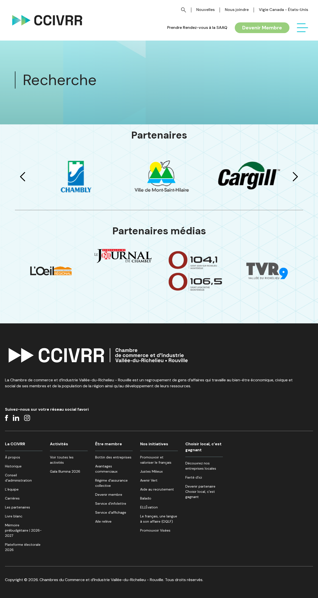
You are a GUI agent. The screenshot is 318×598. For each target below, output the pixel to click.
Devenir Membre (262, 27)
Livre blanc (13, 516)
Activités (59, 444)
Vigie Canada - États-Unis (283, 9)
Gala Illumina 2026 (65, 471)
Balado (145, 498)
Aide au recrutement (157, 489)
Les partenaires (17, 507)
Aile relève (103, 521)
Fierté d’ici (193, 477)
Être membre (108, 444)
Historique (13, 466)
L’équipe (12, 489)
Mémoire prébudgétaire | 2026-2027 (23, 530)
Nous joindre (237, 9)
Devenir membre (108, 494)
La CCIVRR (15, 444)
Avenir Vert (149, 480)
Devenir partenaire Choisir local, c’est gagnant (200, 491)
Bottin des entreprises (113, 457)
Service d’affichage (110, 512)
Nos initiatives (154, 444)
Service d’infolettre (110, 503)
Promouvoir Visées (155, 530)
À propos (12, 457)
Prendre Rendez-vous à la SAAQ (197, 27)
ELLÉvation (149, 507)
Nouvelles (205, 9)
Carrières (12, 498)
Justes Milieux (151, 471)
